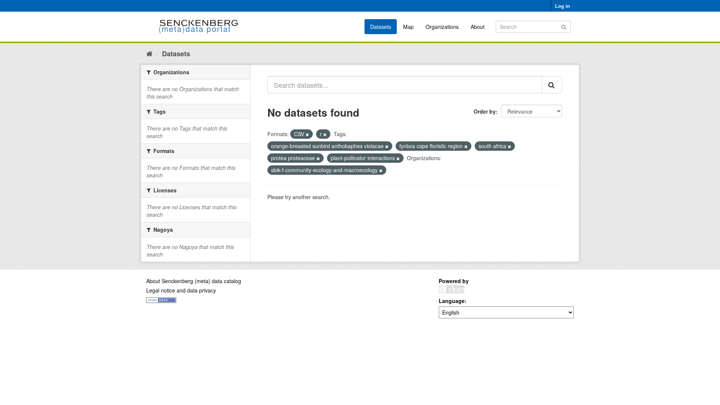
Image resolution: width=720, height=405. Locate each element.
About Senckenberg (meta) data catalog (193, 281)
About (477, 26)
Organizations (442, 26)
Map (408, 26)
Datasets (380, 26)
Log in (562, 5)
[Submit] (564, 26)
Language (452, 300)
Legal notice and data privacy (181, 290)
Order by (485, 111)
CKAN (451, 289)
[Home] (149, 53)
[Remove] (307, 134)
